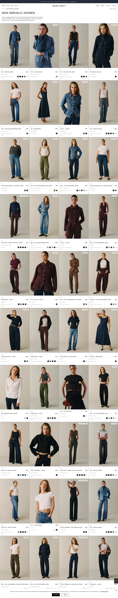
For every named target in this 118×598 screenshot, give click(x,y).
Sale (12, 5)
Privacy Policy (104, 591)
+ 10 (27, 76)
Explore (16, 5)
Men (8, 5)
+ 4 (86, 190)
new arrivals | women (12, 9)
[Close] (116, 590)
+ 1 (27, 304)
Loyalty (97, 5)
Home (3, 9)
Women (4, 5)
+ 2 (27, 247)
